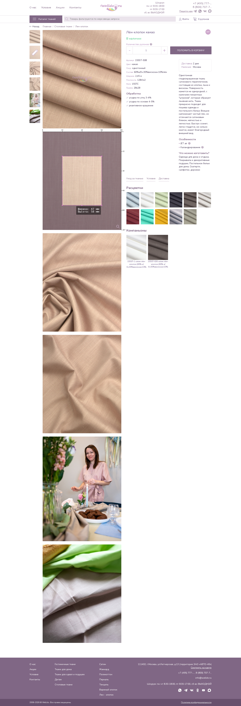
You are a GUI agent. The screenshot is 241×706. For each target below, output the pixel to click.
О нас (33, 7)
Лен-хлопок (81, 26)
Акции (60, 7)
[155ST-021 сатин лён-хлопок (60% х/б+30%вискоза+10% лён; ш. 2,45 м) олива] (161, 200)
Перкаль (104, 679)
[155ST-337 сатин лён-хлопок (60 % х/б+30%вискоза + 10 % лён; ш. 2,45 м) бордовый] (132, 217)
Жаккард (104, 669)
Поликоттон (105, 674)
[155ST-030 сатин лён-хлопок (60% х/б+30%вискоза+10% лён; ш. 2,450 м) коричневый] (190, 200)
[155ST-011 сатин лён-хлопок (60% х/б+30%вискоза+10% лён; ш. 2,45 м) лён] (204, 200)
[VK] (205, 11)
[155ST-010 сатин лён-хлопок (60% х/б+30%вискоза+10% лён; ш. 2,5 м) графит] (175, 200)
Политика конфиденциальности (196, 702)
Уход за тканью (134, 178)
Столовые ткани (63, 26)
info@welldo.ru (203, 677)
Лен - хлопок (106, 694)
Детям (58, 679)
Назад (35, 26)
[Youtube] (203, 690)
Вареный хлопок (108, 689)
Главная (47, 26)
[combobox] (120, 19)
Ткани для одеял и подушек (70, 674)
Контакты (75, 7)
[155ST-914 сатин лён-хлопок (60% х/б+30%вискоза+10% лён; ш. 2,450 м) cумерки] (175, 217)
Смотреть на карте (201, 667)
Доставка (164, 178)
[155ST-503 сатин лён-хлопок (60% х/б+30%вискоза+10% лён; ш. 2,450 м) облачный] (190, 217)
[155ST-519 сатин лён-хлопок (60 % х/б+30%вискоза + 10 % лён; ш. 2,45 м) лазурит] (147, 217)
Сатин (102, 664)
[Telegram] (195, 11)
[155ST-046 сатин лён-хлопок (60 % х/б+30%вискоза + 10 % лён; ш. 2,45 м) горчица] (161, 217)
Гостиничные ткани (65, 664)
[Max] (209, 11)
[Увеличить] (118, 226)
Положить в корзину (190, 50)
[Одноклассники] (197, 690)
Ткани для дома (63, 669)
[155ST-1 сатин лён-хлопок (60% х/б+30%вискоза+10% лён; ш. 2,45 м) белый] (147, 200)
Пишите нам (186, 11)
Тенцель (104, 684)
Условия (46, 7)
